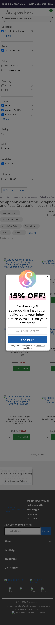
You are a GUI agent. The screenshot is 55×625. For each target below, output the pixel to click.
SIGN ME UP (27, 339)
